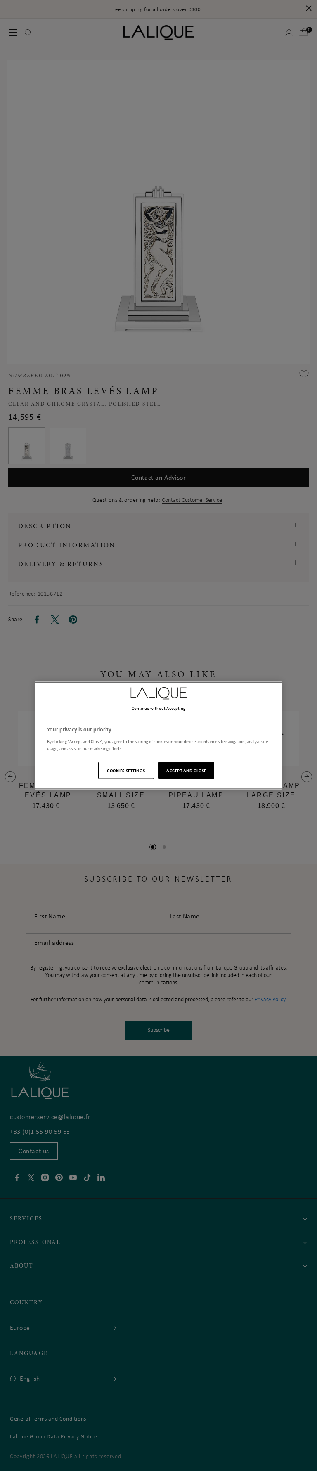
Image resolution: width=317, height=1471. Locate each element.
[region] (158, 736)
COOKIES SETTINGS (126, 770)
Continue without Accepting (159, 708)
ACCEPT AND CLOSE (186, 770)
